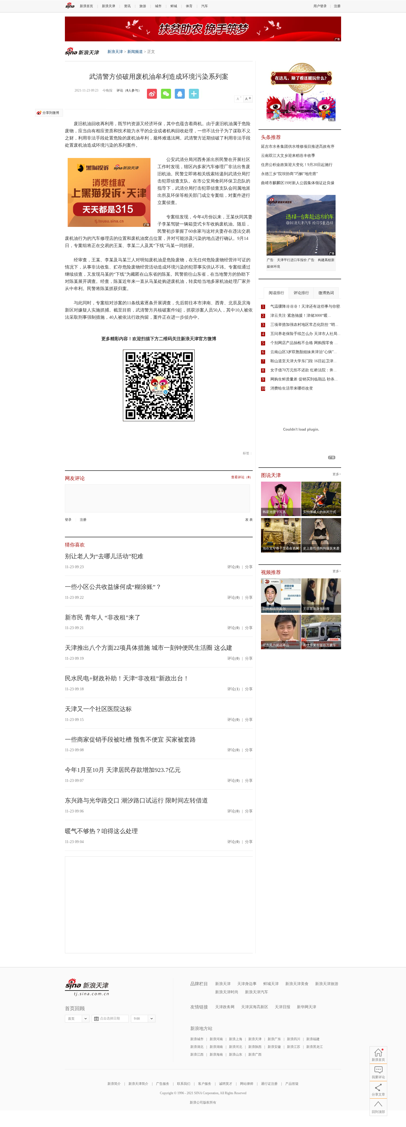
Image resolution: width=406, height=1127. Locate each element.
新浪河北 (235, 1047)
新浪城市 (197, 1039)
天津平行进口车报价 (292, 260)
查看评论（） (242, 477)
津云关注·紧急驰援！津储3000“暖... (300, 315)
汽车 (204, 6)
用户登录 (320, 6)
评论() (233, 567)
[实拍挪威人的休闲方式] (321, 483)
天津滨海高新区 (254, 1007)
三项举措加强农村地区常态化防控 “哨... (304, 325)
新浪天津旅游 (326, 984)
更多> (337, 474)
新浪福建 (313, 1039)
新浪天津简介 (138, 1084)
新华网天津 (306, 1007)
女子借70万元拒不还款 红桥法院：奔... (303, 370)
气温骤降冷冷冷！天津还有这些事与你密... (306, 306)
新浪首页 (86, 6)
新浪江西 (197, 1054)
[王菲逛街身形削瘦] (321, 580)
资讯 (127, 6)
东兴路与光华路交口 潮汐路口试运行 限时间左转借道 (136, 800)
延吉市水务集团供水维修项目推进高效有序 (297, 146)
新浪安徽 (274, 1047)
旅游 (142, 6)
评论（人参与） (129, 90)
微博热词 (326, 293)
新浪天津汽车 (256, 992)
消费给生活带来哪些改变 (291, 388)
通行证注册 (269, 1084)
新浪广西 (255, 1054)
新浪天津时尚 (226, 992)
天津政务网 (224, 1007)
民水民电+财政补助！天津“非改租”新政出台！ (127, 678)
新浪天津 (108, 6)
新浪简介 (114, 1084)
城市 (158, 6)
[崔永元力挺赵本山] (281, 616)
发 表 (249, 520)
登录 (68, 520)
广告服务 (162, 1084)
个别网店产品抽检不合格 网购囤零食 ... (304, 343)
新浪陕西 (255, 1047)
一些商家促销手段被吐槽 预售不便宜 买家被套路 (130, 739)
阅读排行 (276, 293)
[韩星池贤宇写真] (281, 483)
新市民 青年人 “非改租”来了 (103, 617)
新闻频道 (135, 52)
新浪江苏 (293, 1047)
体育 (189, 6)
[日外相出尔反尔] (281, 580)
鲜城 (173, 6)
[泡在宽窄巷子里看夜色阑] (281, 520)
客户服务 (204, 1084)
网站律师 (246, 1084)
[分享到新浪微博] (154, 94)
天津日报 (282, 1007)
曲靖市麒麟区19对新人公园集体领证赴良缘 (297, 183)
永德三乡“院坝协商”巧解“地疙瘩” (289, 174)
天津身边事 (247, 984)
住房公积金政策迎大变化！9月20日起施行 (297, 165)
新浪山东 (235, 1054)
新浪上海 (235, 1039)
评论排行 (301, 293)
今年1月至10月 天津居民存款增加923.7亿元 (123, 769)
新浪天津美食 (297, 984)
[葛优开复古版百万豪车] (321, 616)
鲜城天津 (271, 984)
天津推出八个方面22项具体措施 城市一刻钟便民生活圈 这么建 (148, 647)
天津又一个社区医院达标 (98, 708)
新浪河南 (216, 1039)
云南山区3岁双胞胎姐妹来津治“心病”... (303, 352)
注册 (337, 6)
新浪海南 (216, 1054)
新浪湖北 (197, 1047)
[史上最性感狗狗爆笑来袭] (321, 520)
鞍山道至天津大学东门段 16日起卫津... (303, 361)
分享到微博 (51, 113)
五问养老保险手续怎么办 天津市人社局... (305, 334)
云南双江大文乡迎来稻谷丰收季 (288, 156)
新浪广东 (274, 1039)
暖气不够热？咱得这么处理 (101, 831)
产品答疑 (292, 1084)
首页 (71, 1019)
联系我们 (183, 1084)
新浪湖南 (216, 1047)
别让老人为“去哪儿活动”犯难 (104, 556)
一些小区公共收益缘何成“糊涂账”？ (113, 586)
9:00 (137, 1019)
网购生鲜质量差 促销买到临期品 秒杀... (304, 379)
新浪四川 (293, 1039)
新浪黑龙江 (314, 1047)
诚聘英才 (225, 1084)
